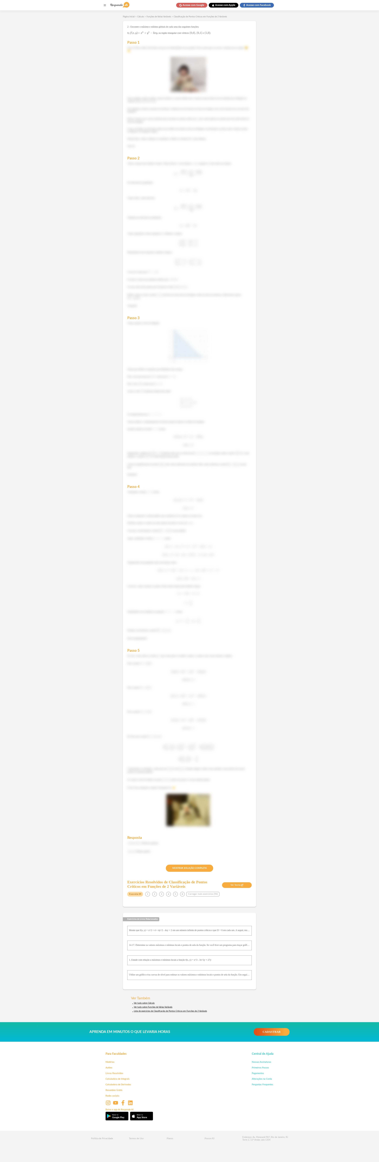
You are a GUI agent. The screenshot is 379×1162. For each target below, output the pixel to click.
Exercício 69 (135, 894)
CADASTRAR (272, 1031)
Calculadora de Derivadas (118, 1084)
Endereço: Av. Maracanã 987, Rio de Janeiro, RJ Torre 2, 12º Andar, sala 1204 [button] (265, 1138)
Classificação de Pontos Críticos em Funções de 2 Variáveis (200, 17)
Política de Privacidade (102, 1138)
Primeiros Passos (260, 1068)
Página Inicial (129, 17)
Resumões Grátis (114, 1090)
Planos (170, 1138)
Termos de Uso (136, 1138)
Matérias (110, 1062)
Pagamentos (258, 1073)
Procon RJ (209, 1138)
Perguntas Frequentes (262, 1084)
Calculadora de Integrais (118, 1079)
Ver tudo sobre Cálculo (144, 1003)
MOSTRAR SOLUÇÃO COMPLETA (189, 868)
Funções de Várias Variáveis (159, 17)
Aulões (109, 1068)
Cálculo (140, 17)
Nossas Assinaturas (261, 1062)
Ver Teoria (235, 885)
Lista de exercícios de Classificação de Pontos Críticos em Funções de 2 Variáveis (170, 1011)
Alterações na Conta (262, 1079)
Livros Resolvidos (114, 1073)
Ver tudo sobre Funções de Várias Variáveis (153, 1007)
